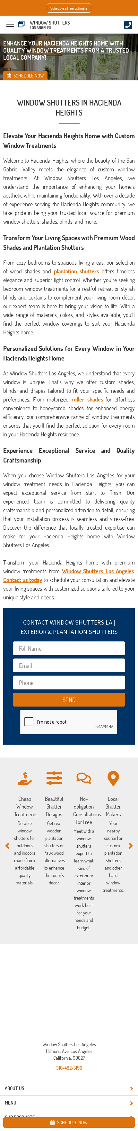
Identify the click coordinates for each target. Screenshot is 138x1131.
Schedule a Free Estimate (69, 8)
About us (14, 1088)
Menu (10, 1103)
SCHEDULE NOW (72, 1122)
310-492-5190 (69, 1068)
